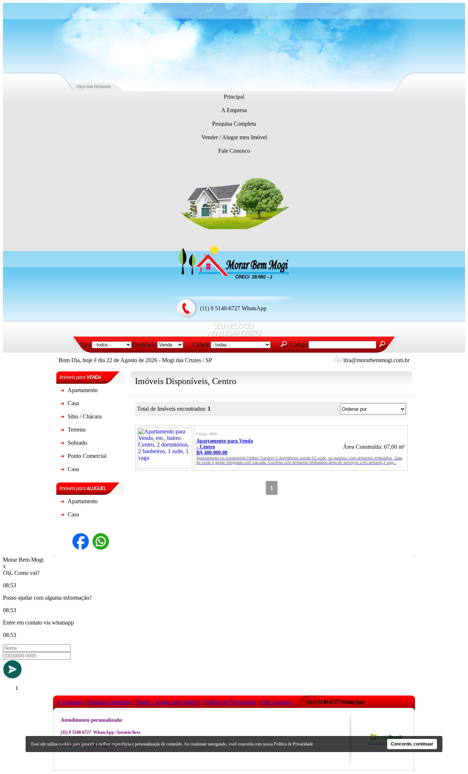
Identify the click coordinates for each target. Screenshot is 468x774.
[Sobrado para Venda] (62, 444)
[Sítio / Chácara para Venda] (62, 418)
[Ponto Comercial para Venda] (62, 457)
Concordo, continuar (412, 744)
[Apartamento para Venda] (62, 391)
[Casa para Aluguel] (62, 516)
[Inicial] (234, 278)
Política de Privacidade (293, 744)
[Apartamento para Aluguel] (62, 503)
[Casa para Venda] (62, 405)
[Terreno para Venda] (62, 431)
